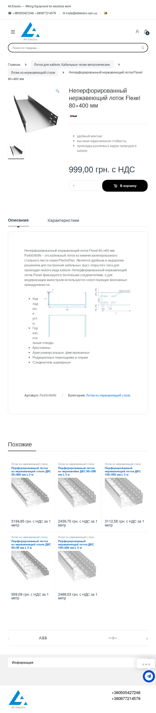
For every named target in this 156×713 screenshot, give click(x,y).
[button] (57, 91)
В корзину (128, 185)
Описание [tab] (18, 220)
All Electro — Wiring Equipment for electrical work (39, 6)
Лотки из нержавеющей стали (33, 72)
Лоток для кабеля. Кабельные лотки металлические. (72, 64)
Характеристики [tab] (63, 220)
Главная (14, 64)
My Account (137, 32)
